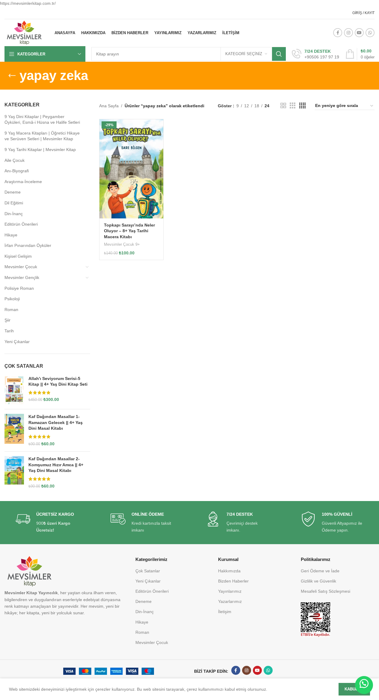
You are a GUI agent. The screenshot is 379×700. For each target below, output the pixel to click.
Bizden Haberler (233, 581)
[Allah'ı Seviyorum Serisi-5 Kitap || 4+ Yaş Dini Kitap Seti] (14, 390)
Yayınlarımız (229, 591)
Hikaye (10, 235)
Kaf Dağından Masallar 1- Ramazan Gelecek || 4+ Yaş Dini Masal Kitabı (55, 422)
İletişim (224, 611)
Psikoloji (12, 298)
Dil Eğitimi (13, 202)
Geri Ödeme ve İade (320, 570)
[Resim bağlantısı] (315, 619)
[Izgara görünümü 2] (283, 105)
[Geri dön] (11, 76)
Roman (11, 309)
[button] (364, 685)
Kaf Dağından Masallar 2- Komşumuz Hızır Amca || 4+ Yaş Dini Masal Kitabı (55, 464)
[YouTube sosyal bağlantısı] (359, 32)
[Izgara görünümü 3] (292, 105)
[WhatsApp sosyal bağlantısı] (370, 32)
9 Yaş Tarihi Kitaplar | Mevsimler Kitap (40, 149)
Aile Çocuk (14, 160)
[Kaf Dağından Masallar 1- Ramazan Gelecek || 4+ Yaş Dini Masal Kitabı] (14, 430)
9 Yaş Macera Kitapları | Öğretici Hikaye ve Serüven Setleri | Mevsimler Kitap (42, 136)
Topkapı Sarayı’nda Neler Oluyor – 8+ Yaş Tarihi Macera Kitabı (129, 231)
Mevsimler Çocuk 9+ (122, 244)
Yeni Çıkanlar (17, 341)
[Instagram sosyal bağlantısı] (348, 32)
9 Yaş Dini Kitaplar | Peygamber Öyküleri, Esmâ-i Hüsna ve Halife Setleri (42, 119)
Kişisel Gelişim (18, 256)
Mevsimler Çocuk (20, 266)
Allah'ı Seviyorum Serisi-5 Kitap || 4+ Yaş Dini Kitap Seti (57, 381)
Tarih (9, 330)
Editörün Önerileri (21, 224)
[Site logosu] (24, 32)
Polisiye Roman (19, 288)
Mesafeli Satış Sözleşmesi (325, 591)
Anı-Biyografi (16, 170)
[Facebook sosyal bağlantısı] (337, 32)
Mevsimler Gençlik (21, 277)
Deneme (12, 192)
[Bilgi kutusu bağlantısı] (315, 54)
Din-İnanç (13, 213)
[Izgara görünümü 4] (302, 105)
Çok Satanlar (147, 570)
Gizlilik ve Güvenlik (318, 581)
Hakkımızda (229, 570)
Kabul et (354, 689)
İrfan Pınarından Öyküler (27, 245)
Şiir (7, 320)
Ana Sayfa (109, 105)
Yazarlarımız (230, 601)
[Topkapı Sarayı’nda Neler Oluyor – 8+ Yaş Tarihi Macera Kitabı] (131, 168)
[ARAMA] (279, 54)
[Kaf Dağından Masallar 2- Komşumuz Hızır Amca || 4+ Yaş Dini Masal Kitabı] (14, 472)
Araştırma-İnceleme (23, 181)
